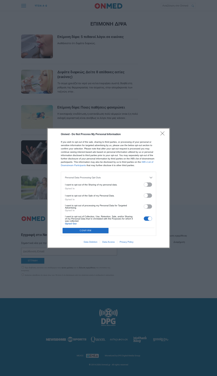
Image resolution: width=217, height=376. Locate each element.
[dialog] (108, 188)
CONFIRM (86, 230)
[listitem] (108, 177)
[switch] (148, 184)
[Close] (163, 134)
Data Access (108, 242)
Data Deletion (90, 242)
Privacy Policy (126, 242)
